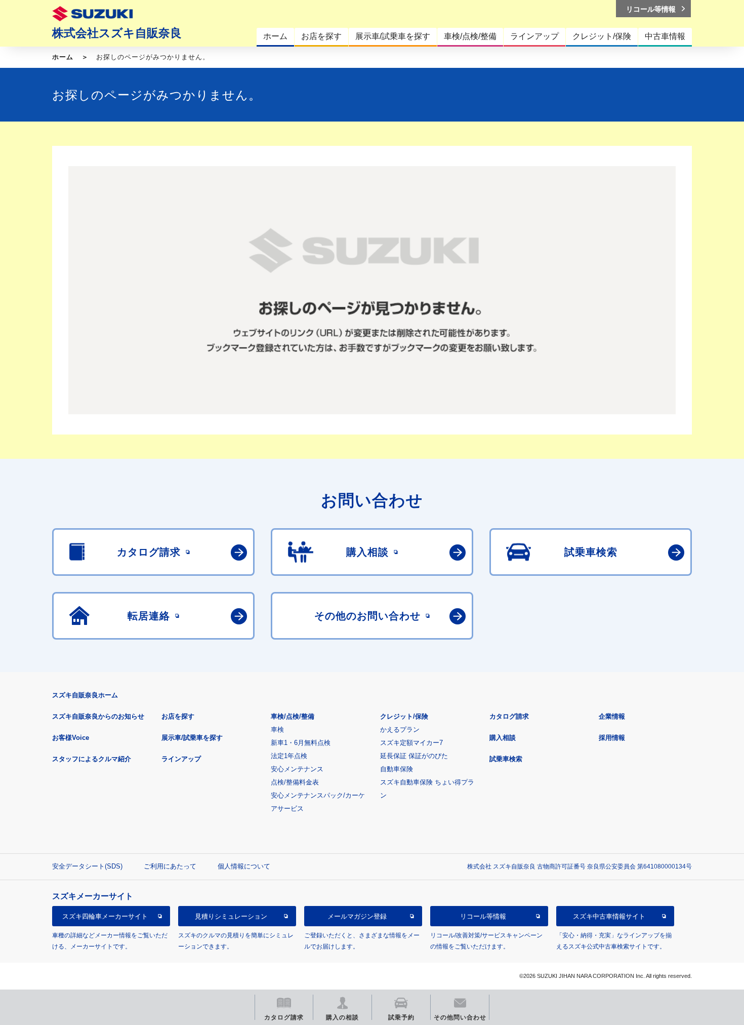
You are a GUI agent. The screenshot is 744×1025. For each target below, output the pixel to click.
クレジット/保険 (404, 716)
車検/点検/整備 (292, 716)
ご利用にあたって (170, 866)
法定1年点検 (289, 756)
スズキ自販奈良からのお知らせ (98, 716)
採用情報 (612, 737)
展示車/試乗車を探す (192, 737)
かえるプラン (400, 729)
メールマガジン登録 (357, 916)
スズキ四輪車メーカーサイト (105, 916)
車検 (277, 729)
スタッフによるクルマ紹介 (91, 759)
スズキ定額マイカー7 (411, 742)
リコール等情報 (483, 916)
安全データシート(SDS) (87, 866)
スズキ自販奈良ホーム (85, 695)
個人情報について (244, 866)
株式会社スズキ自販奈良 (117, 33)
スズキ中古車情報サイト (609, 916)
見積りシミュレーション (231, 916)
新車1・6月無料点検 (300, 742)
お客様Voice (70, 737)
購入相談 (502, 737)
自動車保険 (396, 769)
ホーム (62, 57)
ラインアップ (181, 759)
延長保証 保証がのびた (414, 756)
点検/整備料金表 (295, 782)
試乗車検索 (505, 759)
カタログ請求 (509, 716)
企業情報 (612, 716)
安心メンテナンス (297, 769)
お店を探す (177, 716)
